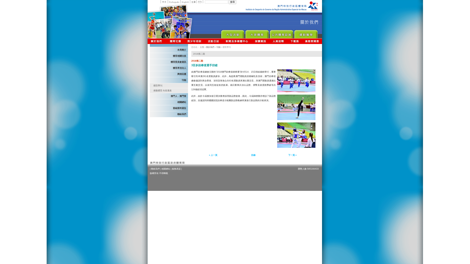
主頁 (193, 1)
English (185, 1)
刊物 (184, 80)
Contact (199, 1)
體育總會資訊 (175, 41)
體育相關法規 (179, 56)
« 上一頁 (213, 155)
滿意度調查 (312, 41)
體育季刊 (157, 85)
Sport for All (257, 33)
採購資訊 (260, 41)
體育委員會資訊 (178, 62)
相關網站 (181, 102)
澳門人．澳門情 (178, 96)
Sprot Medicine (306, 33)
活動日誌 (213, 41)
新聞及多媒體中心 (237, 41)
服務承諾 (176, 169)
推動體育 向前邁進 (162, 90)
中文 (164, 1)
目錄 (253, 155)
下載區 (294, 41)
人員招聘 (278, 41)
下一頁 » (292, 155)
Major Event (232, 33)
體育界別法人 (179, 68)
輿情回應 (181, 74)
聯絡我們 (181, 114)
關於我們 (157, 41)
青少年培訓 (194, 41)
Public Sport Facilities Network (281, 33)
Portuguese (174, 1)
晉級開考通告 (179, 108)
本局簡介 (181, 50)
